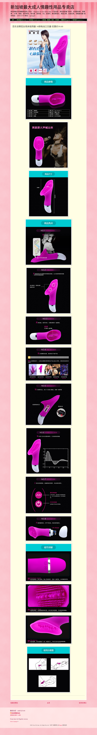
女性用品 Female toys (34, 20)
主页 (48, 703)
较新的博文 (14, 703)
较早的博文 (82, 703)
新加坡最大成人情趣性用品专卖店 (42, 7)
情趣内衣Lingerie (65, 20)
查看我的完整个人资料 (15, 715)
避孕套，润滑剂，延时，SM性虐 (50, 20)
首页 (13, 20)
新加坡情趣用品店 (16, 713)
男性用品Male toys (21, 20)
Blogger (60, 725)
